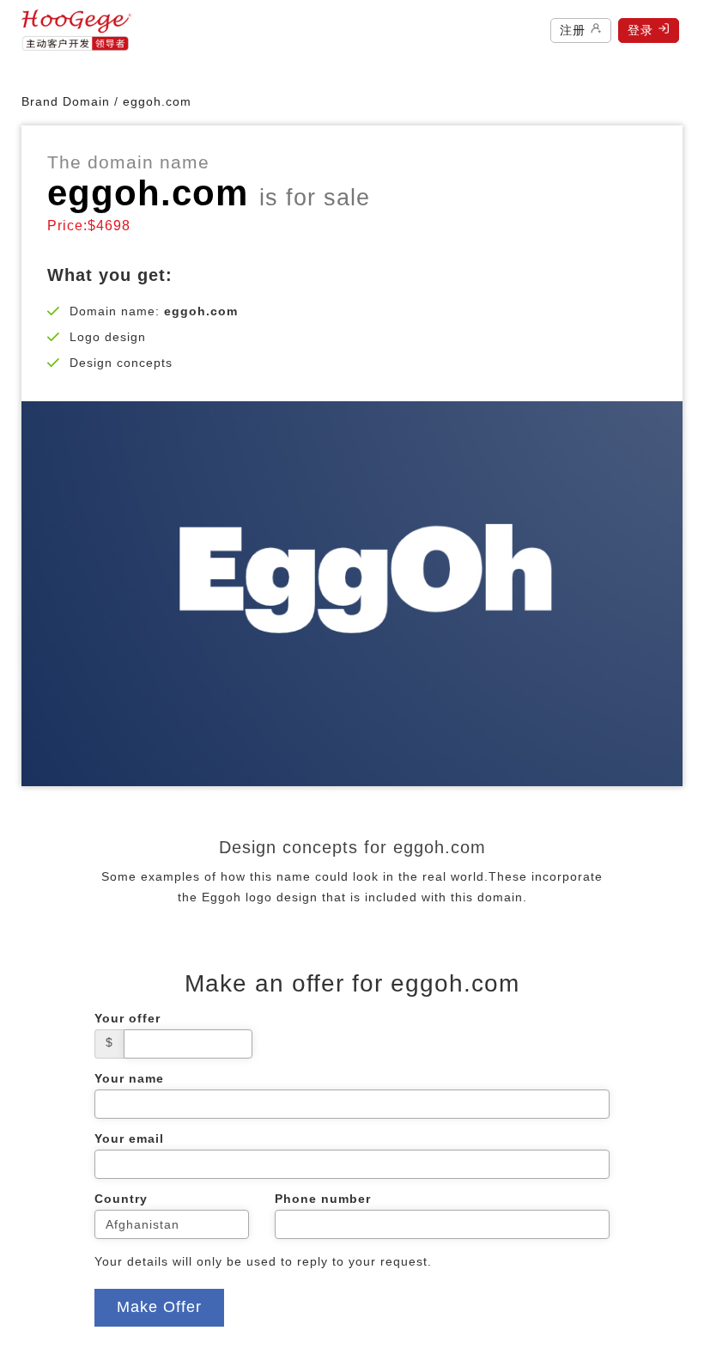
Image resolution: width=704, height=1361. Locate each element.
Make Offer (159, 1306)
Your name (129, 1078)
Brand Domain (65, 101)
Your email (129, 1138)
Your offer (127, 1018)
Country (121, 1198)
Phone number (323, 1198)
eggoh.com (147, 193)
